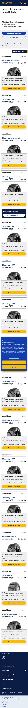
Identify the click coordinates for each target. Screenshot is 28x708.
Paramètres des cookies (14, 358)
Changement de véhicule (14, 33)
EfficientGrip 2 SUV (8, 99)
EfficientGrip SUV (7, 575)
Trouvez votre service (14, 88)
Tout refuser (14, 362)
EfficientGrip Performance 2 (11, 60)
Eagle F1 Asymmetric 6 (9, 614)
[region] (14, 354)
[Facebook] (3, 657)
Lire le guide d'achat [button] (12, 215)
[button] (24, 2)
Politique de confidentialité (8, 353)
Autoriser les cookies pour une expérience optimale (14, 367)
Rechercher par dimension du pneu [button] (13, 44)
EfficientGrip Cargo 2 (9, 381)
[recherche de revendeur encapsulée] (21, 2)
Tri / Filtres (12, 37)
